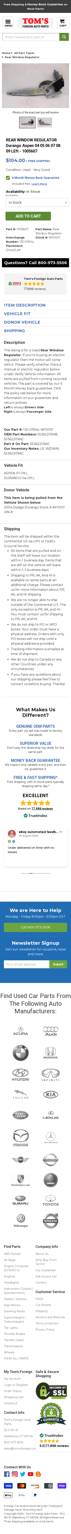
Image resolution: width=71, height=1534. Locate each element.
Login (8, 1385)
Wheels (9, 1352)
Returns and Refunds (50, 1317)
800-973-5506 (52, 262)
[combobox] (35, 37)
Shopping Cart (14, 1397)
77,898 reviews (42, 809)
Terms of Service (47, 1323)
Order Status (12, 1391)
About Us (42, 1254)
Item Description (25, 305)
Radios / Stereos (15, 1299)
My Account (12, 1379)
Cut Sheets (43, 1305)
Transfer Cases (14, 1340)
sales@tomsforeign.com (21, 1448)
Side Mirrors (12, 1305)
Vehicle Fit (17, 313)
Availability (12, 195)
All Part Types (24, 53)
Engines (9, 1276)
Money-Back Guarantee (45, 4)
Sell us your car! (46, 1276)
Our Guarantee (46, 1270)
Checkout (10, 1403)
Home (6, 53)
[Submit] (64, 37)
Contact (41, 1282)
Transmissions (13, 1346)
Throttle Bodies (14, 1334)
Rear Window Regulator (22, 57)
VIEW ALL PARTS (16, 1358)
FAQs (39, 1299)
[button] (35, 284)
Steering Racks (14, 1311)
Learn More (39, 183)
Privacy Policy (45, 1329)
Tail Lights (11, 1328)
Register (22, 1385)
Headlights (11, 1282)
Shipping (14, 330)
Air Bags (9, 1260)
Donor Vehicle (22, 322)
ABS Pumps (12, 1254)
